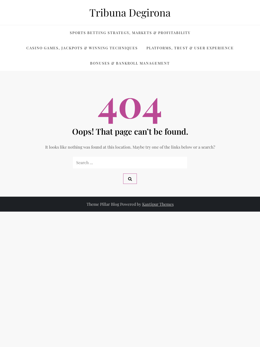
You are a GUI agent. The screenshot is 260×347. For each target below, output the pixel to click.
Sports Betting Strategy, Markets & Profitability (130, 32)
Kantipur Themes (158, 204)
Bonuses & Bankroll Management (130, 63)
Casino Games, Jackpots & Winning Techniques (82, 47)
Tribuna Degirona (130, 12)
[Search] (130, 179)
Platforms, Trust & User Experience (190, 47)
